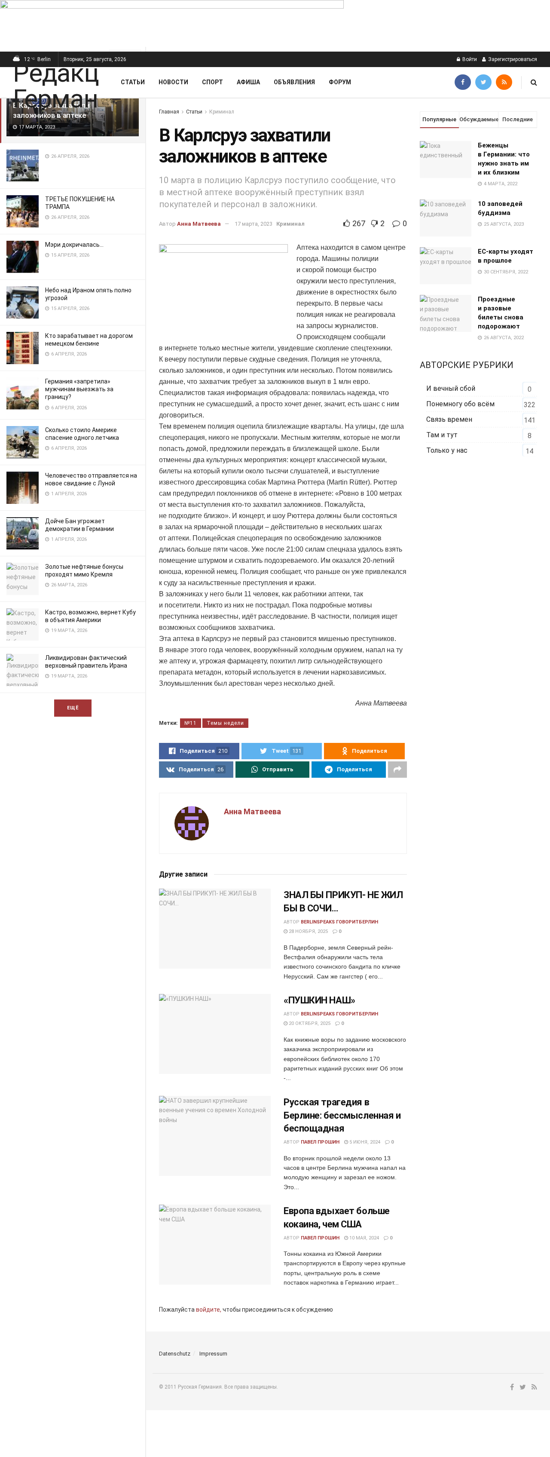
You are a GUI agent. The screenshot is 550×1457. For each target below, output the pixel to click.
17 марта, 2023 (253, 224)
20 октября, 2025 (308, 1023)
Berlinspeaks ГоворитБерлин (339, 922)
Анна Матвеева (199, 224)
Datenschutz (174, 1353)
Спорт (212, 82)
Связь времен (449, 419)
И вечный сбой (450, 388)
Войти (469, 59)
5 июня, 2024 (364, 1142)
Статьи (133, 82)
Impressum (213, 1353)
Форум (340, 82)
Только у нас (447, 450)
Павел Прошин (320, 1142)
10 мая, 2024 (363, 1238)
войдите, (208, 1309)
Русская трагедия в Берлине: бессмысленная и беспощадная (342, 1115)
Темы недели (225, 723)
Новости (173, 82)
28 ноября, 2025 (307, 931)
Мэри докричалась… (74, 244)
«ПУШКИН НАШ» (319, 1000)
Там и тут (442, 435)
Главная (169, 112)
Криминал (221, 112)
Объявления (294, 82)
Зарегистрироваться (512, 59)
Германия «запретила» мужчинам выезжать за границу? (79, 389)
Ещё (73, 708)
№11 (190, 723)
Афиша (248, 82)
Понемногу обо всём (460, 404)
